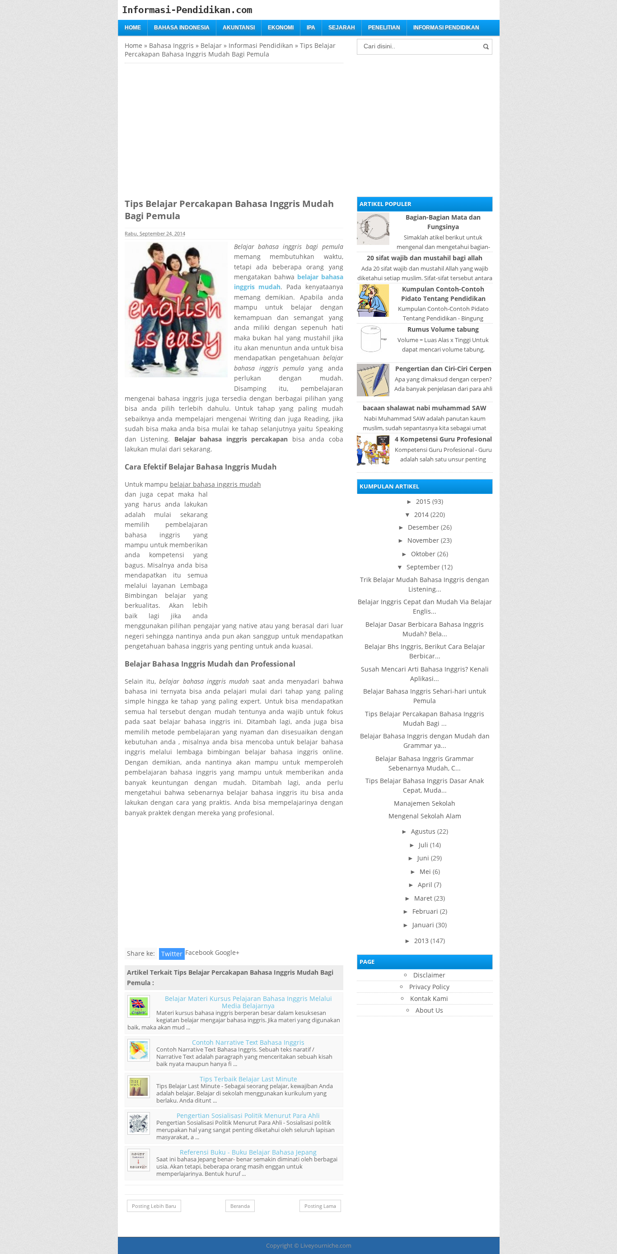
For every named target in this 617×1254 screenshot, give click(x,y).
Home (133, 27)
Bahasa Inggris (171, 45)
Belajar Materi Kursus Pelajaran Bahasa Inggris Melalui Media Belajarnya (248, 1002)
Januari (423, 925)
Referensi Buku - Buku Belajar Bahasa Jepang (248, 1152)
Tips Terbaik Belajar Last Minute (248, 1079)
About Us (429, 1010)
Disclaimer (429, 975)
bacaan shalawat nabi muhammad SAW (424, 408)
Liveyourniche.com (325, 1245)
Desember (423, 527)
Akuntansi (239, 27)
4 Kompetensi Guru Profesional (443, 439)
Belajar (211, 45)
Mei (425, 871)
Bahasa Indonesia (182, 27)
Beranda (240, 1205)
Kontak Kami (429, 998)
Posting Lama (320, 1205)
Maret (423, 898)
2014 (421, 514)
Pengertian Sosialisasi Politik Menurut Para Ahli (248, 1115)
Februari (425, 911)
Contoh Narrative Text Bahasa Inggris (248, 1042)
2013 (421, 940)
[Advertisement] (200, 126)
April (425, 884)
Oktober (423, 554)
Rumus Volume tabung (443, 329)
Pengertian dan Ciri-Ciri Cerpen (443, 368)
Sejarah (341, 27)
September (423, 567)
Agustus (423, 831)
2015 (423, 501)
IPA (311, 27)
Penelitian (384, 27)
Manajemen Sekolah (424, 803)
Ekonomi (281, 27)
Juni (423, 858)
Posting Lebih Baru (154, 1205)
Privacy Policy (429, 986)
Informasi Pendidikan (446, 27)
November (423, 540)
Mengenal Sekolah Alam (424, 816)
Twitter (171, 953)
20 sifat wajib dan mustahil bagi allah (424, 258)
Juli (423, 845)
